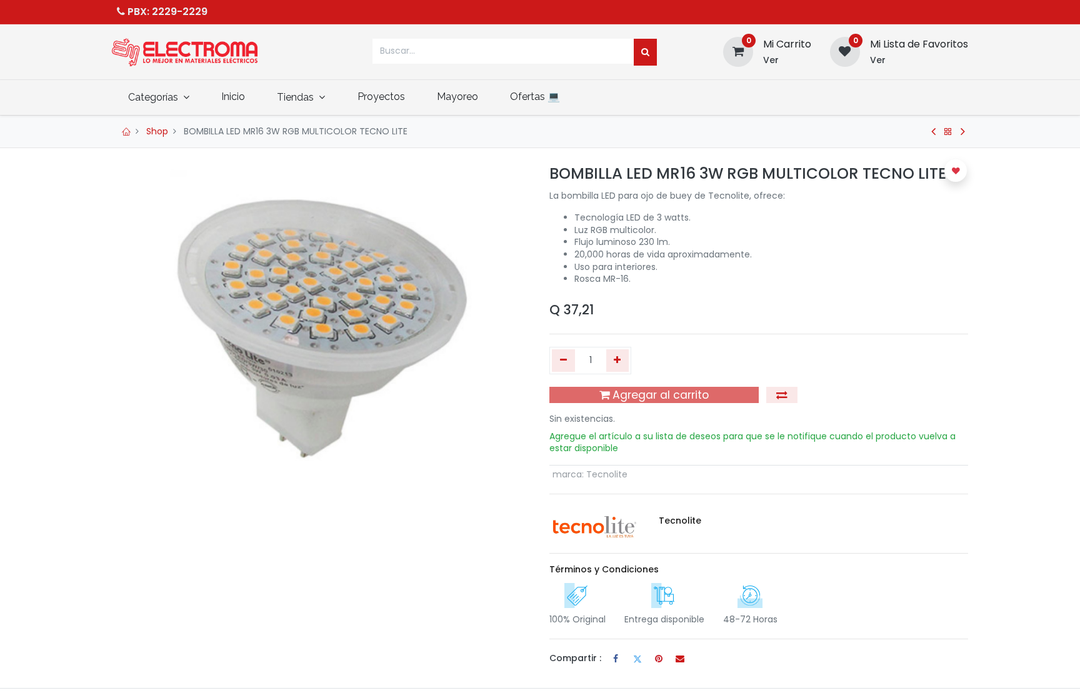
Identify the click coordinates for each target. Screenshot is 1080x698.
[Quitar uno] (563, 360)
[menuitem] (233, 97)
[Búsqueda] (645, 52)
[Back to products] (948, 131)
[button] (782, 395)
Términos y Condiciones (604, 569)
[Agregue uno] (617, 360)
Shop (157, 131)
